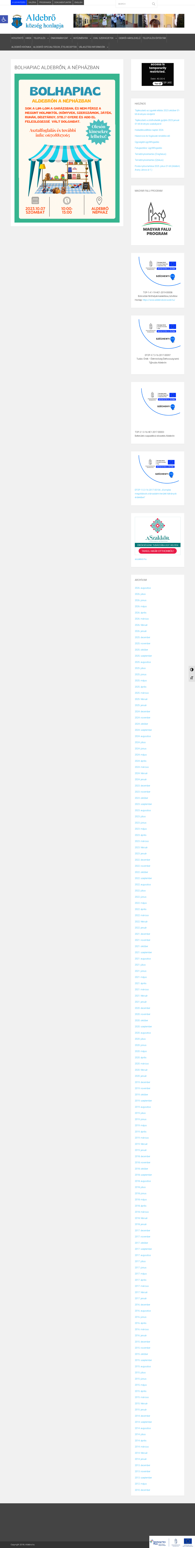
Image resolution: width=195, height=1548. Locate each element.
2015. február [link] (141, 1403)
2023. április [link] (140, 835)
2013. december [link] (142, 1465)
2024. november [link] (142, 717)
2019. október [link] (141, 1094)
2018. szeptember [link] (143, 1175)
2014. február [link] (141, 1453)
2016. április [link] (140, 1323)
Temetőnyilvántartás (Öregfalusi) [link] (150, 154)
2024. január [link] (141, 779)
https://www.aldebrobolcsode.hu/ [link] (159, 300)
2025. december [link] (142, 637)
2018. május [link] (141, 1199)
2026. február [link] (141, 625)
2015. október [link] (141, 1354)
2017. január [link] (141, 1298)
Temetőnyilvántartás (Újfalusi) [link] (149, 160)
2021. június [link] (140, 971)
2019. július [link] (140, 1113)
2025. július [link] (140, 668)
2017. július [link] (140, 1261)
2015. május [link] (141, 1385)
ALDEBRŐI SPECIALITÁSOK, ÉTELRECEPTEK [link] (55, 47)
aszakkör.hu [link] (141, 559)
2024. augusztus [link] (143, 736)
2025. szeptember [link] (143, 656)
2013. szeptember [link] (143, 1477)
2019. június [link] (140, 1119)
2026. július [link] (140, 594)
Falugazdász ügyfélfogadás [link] (148, 148)
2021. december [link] (142, 934)
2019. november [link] (142, 1088)
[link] (4, 19)
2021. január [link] (141, 1002)
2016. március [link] (142, 1329)
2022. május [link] (141, 903)
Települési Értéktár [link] (154, 38)
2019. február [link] (141, 1144)
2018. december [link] (142, 1156)
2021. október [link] (141, 946)
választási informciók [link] (92, 47)
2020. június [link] (140, 1045)
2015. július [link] (140, 1372)
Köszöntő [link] (17, 38)
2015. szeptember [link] (143, 1360)
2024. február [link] (141, 773)
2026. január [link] (141, 631)
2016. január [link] (141, 1335)
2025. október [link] (141, 650)
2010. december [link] (142, 1490)
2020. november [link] (142, 1014)
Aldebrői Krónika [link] (21, 47)
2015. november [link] (142, 1348)
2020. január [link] (141, 1076)
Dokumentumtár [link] (62, 2)
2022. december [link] (142, 860)
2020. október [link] (141, 1020)
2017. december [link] (142, 1230)
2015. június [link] (140, 1379)
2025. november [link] (142, 643)
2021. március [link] (142, 989)
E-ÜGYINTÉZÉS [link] (18, 2)
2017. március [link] (142, 1286)
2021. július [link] (140, 965)
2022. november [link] (142, 866)
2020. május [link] (141, 1051)
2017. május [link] (141, 1273)
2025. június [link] (140, 674)
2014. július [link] (140, 1434)
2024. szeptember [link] (143, 730)
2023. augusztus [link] (143, 810)
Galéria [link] (32, 2)
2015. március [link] (142, 1397)
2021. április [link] (140, 983)
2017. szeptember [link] (143, 1249)
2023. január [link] (141, 853)
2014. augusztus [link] (143, 1428)
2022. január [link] (141, 927)
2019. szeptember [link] (143, 1100)
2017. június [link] (140, 1267)
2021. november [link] (142, 940)
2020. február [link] (141, 1070)
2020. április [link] (140, 1057)
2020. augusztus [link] (143, 1033)
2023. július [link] (140, 816)
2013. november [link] (142, 1471)
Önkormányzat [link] (59, 38)
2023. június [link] (140, 823)
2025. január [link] (141, 705)
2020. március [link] (142, 1063)
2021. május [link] (141, 977)
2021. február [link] (141, 996)
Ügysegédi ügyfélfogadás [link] (147, 142)
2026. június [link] (140, 600)
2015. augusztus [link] (143, 1366)
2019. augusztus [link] (143, 1107)
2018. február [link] (141, 1218)
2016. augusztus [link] (143, 1311)
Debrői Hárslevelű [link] (129, 38)
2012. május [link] (141, 1484)
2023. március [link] (142, 841)
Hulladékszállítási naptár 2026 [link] (149, 130)
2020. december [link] (142, 1008)
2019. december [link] (142, 1082)
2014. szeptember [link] (143, 1422)
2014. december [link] (142, 1416)
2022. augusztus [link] (143, 884)
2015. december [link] (142, 1342)
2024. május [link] (141, 754)
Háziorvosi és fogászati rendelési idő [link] (152, 136)
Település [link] (39, 38)
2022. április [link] (140, 909)
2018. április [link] (140, 1206)
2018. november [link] (142, 1162)
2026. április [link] (140, 612)
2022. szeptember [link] (143, 878)
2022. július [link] (140, 890)
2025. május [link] (141, 680)
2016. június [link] (140, 1317)
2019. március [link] (142, 1138)
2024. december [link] (142, 711)
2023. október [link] (141, 798)
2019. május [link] (141, 1125)
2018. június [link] (140, 1193)
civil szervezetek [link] (103, 38)
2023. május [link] (141, 829)
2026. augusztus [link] (143, 588)
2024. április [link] (140, 761)
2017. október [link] (141, 1243)
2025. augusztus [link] (143, 662)
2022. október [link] (141, 872)
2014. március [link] (142, 1446)
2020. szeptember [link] (143, 1026)
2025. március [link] (142, 693)
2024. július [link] (140, 742)
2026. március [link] (142, 619)
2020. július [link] (140, 1039)
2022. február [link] (141, 921)
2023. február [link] (141, 847)
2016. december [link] (142, 1304)
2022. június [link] (140, 897)
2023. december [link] (142, 785)
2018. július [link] (140, 1187)
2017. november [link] (142, 1236)
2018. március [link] (142, 1212)
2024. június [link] (140, 748)
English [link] (78, 2)
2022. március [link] (142, 915)
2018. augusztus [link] (143, 1181)
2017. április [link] (140, 1280)
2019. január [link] (141, 1150)
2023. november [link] (142, 792)
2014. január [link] (141, 1459)
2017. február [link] (141, 1292)
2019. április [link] (140, 1131)
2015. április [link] (140, 1391)
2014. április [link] (140, 1440)
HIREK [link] (28, 38)
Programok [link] (45, 2)
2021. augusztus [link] (143, 958)
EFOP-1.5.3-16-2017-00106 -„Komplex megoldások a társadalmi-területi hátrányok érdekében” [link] (156, 494)
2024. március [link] (142, 767)
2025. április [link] (140, 687)
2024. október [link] (141, 724)
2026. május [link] (141, 606)
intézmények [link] (80, 38)
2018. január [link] (141, 1224)
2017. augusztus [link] (143, 1255)
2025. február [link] (141, 699)
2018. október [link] (141, 1169)
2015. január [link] (141, 1409)
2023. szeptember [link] (143, 804)
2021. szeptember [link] (143, 952)
